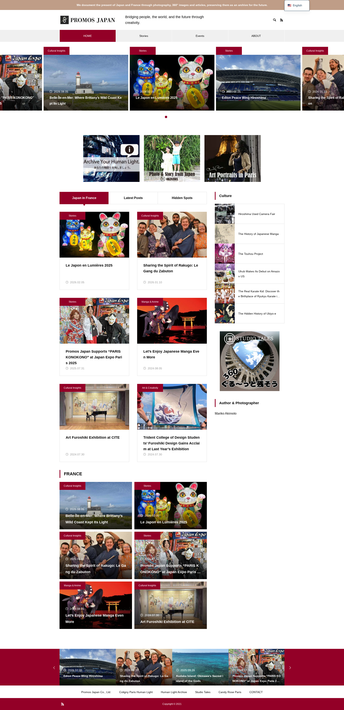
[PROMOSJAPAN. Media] (88, 20)
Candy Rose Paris (230, 692)
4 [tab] (174, 117)
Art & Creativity (150, 387)
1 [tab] (162, 117)
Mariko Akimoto (225, 413)
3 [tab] (170, 117)
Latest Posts (133, 198)
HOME (87, 35)
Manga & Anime (150, 301)
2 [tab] (166, 117)
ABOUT (256, 35)
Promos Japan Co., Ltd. (96, 692)
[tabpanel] (172, 79)
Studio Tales (202, 692)
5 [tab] (178, 117)
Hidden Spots (182, 198)
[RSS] (281, 20)
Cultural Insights (56, 50)
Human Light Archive (174, 692)
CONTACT (256, 692)
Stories (143, 35)
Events (200, 35)
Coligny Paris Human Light (136, 692)
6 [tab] (182, 117)
